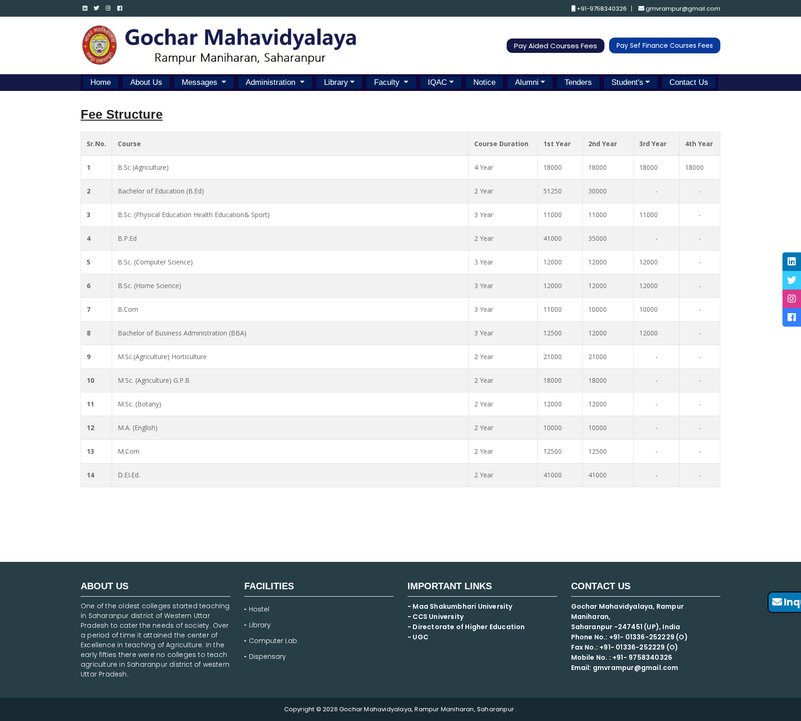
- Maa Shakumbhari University (460, 606)
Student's (627, 82)
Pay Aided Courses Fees (555, 46)
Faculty (388, 82)
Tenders (578, 82)
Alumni (527, 82)
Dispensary (267, 656)
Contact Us (688, 82)
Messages (201, 82)
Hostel (259, 609)
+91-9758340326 (601, 9)
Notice (484, 82)
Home (100, 82)
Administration (272, 82)
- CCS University (435, 616)
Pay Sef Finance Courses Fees (665, 45)
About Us (146, 82)
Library (336, 82)
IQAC (437, 82)
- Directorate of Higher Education (467, 626)
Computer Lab (274, 640)
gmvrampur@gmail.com (682, 9)
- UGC (417, 637)
